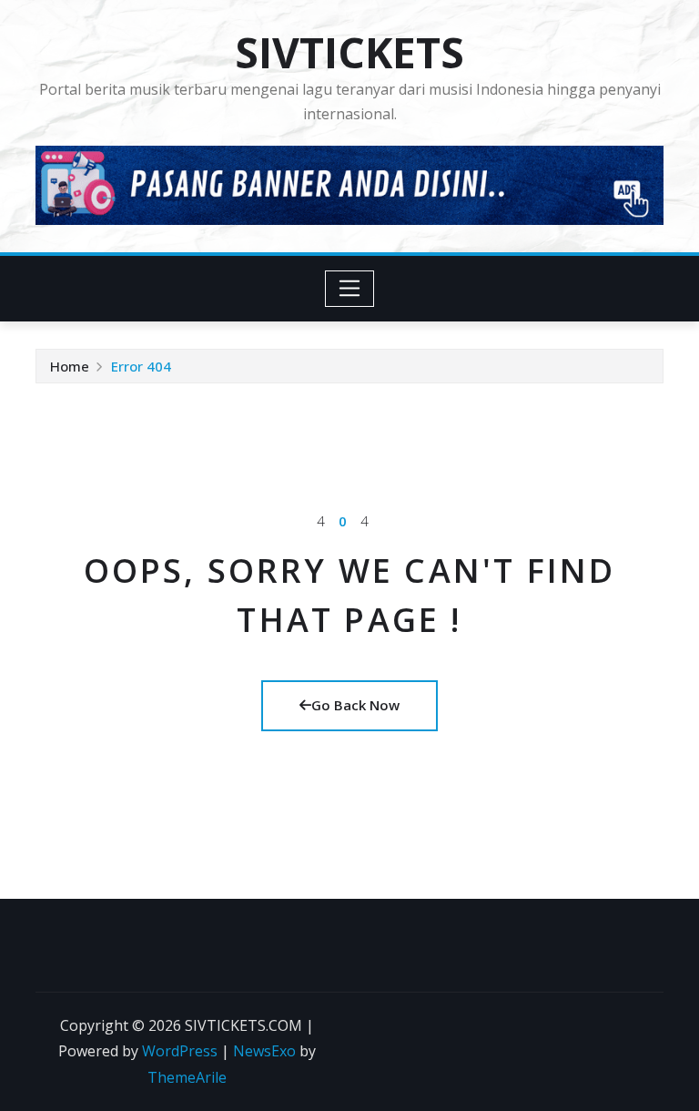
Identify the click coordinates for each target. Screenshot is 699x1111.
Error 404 (141, 366)
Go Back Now (355, 705)
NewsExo (264, 1051)
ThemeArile (187, 1077)
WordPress (180, 1051)
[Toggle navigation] (350, 288)
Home (69, 366)
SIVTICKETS (349, 52)
